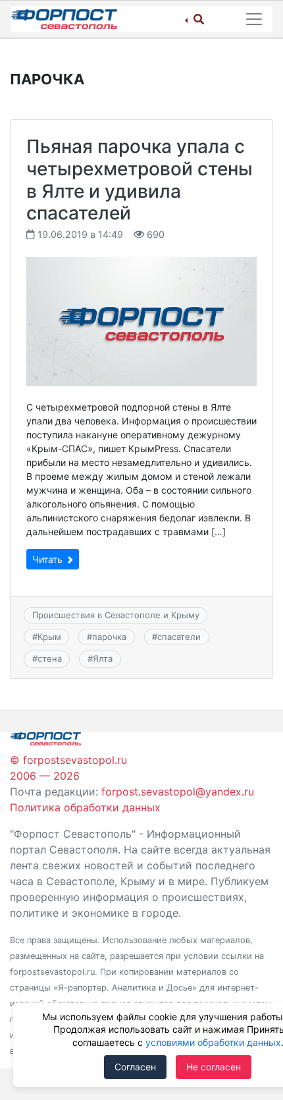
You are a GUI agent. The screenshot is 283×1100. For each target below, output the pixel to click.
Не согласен (213, 1066)
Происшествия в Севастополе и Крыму (115, 615)
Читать (48, 559)
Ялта (103, 658)
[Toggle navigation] (254, 19)
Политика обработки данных (85, 807)
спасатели (179, 636)
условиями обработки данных (213, 1042)
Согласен (135, 1066)
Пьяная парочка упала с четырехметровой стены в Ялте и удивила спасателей (139, 179)
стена (50, 658)
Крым (49, 636)
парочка (109, 636)
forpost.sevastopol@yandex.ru (177, 791)
